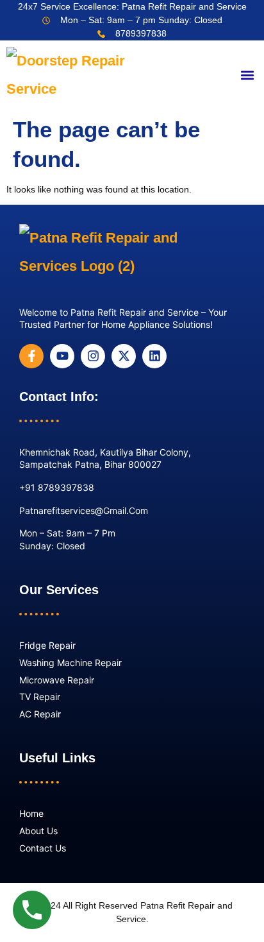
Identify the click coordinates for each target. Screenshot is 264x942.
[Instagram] (93, 356)
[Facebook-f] (31, 356)
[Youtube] (62, 356)
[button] (247, 75)
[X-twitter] (123, 356)
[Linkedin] (154, 356)
